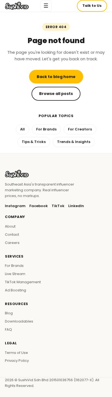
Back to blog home (56, 76)
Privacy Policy (17, 360)
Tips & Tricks (34, 141)
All (22, 129)
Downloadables (19, 321)
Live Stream (15, 273)
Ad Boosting (15, 290)
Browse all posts (56, 93)
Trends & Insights (73, 141)
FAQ (8, 329)
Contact (12, 234)
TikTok (58, 205)
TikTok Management (23, 282)
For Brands (46, 129)
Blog (9, 313)
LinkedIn (76, 205)
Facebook (38, 205)
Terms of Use (16, 352)
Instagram (15, 205)
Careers (12, 242)
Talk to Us (92, 5)
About (10, 226)
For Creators (80, 129)
